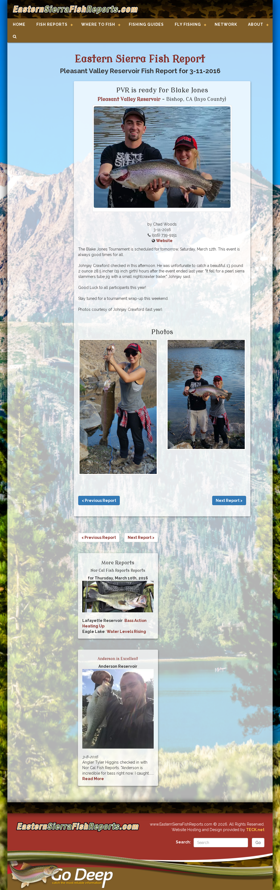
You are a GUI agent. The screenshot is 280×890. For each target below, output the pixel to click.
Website (164, 240)
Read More (93, 779)
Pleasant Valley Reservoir (129, 99)
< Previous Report (99, 500)
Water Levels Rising (126, 631)
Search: (183, 842)
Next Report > (229, 500)
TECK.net (255, 830)
